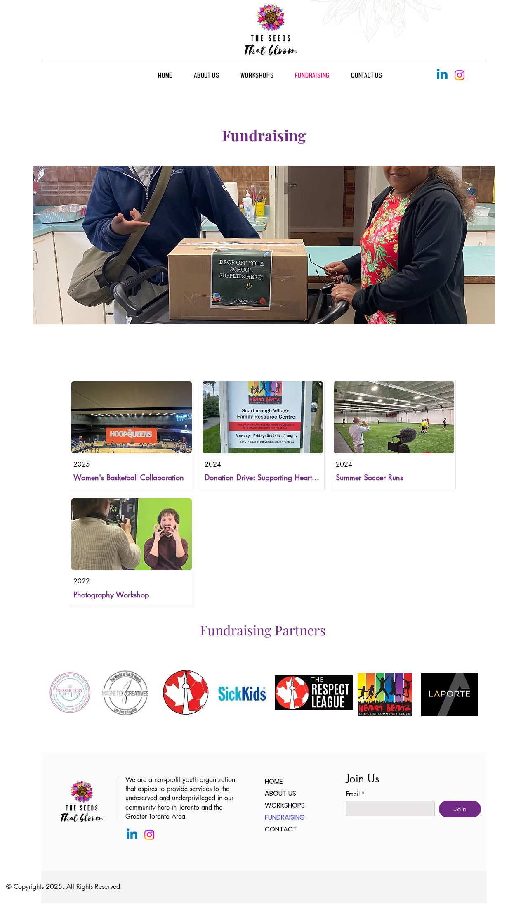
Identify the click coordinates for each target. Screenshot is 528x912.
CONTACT (281, 829)
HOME (274, 781)
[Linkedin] (442, 75)
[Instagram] (459, 75)
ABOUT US (280, 793)
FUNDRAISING (285, 817)
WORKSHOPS (285, 805)
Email (355, 793)
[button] (366, 75)
